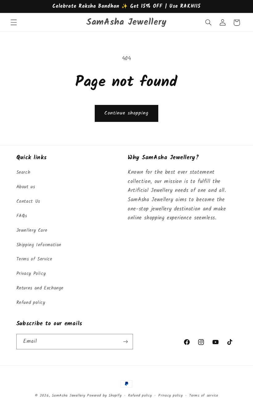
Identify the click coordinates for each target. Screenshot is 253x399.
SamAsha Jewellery (68, 395)
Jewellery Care (32, 230)
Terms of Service (34, 259)
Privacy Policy (31, 273)
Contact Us (28, 201)
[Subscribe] (125, 341)
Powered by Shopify (104, 395)
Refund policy (30, 302)
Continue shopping (126, 113)
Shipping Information (39, 245)
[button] (13, 22)
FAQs (21, 216)
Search (23, 172)
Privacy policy (170, 395)
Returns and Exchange (40, 288)
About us (25, 187)
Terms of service (203, 395)
